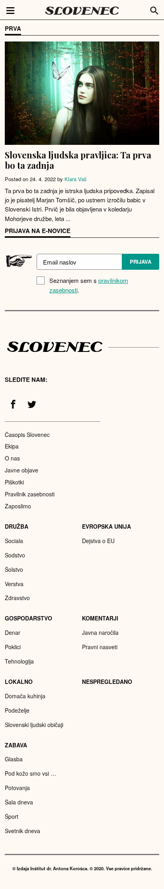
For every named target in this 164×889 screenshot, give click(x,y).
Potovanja (17, 788)
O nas (12, 458)
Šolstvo (14, 569)
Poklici (13, 647)
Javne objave (21, 470)
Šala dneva (19, 802)
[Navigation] (10, 10)
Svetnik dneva (22, 831)
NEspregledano (107, 682)
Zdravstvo (17, 598)
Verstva (14, 584)
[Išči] (154, 9)
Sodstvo (15, 555)
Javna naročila (100, 632)
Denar (12, 632)
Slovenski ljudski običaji (34, 725)
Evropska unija (106, 526)
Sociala (14, 541)
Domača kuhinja (25, 696)
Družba (16, 526)
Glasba (14, 759)
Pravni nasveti (99, 647)
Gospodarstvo (28, 618)
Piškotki (14, 482)
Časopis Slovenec (27, 435)
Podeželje (17, 710)
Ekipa (12, 446)
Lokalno (19, 682)
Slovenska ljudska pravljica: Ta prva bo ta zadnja (78, 160)
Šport (11, 816)
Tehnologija (19, 661)
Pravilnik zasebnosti (30, 494)
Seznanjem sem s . (88, 285)
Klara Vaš (75, 179)
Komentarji (100, 618)
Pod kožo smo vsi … (30, 773)
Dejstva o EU (98, 541)
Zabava (16, 745)
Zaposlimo (18, 506)
